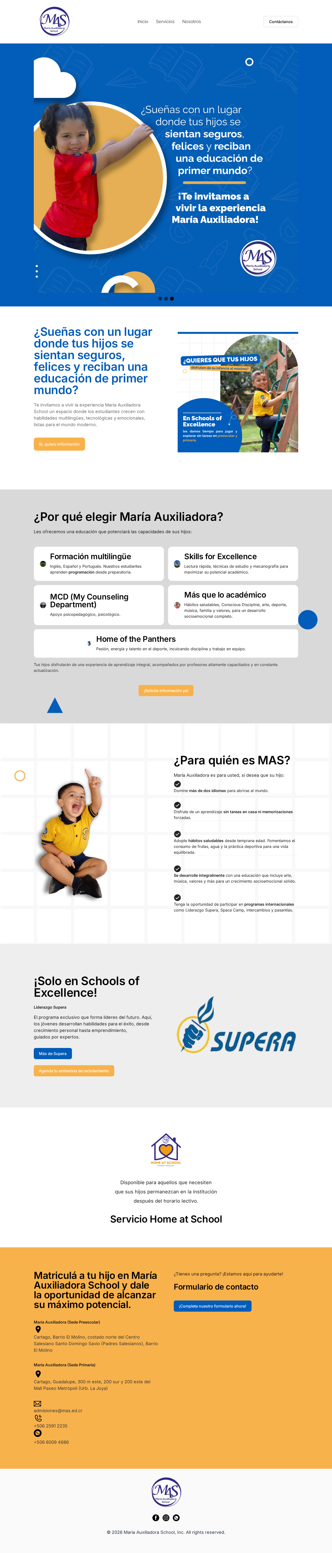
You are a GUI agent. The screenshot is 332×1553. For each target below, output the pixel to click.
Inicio (143, 21)
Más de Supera (53, 1053)
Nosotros (191, 21)
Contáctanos (281, 21)
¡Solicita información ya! (166, 690)
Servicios (165, 21)
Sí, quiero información (59, 444)
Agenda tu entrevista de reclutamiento (74, 1070)
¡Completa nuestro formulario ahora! (212, 1306)
